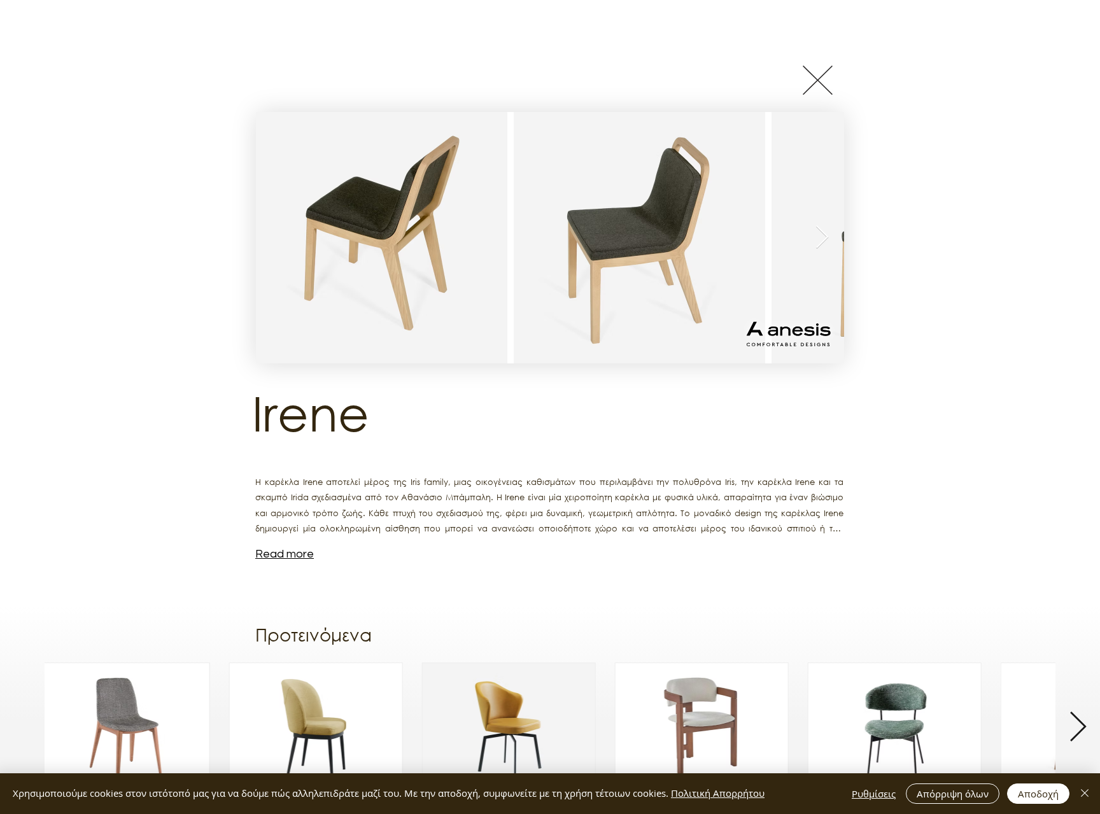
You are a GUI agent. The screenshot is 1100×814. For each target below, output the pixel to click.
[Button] (817, 80)
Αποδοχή (1038, 793)
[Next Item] (822, 237)
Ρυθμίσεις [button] (874, 793)
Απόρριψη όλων (953, 793)
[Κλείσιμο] (1084, 793)
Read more (284, 554)
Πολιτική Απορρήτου (718, 793)
